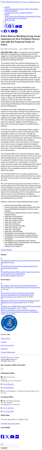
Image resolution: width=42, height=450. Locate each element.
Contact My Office (26, 13)
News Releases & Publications (24, 16)
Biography (8, 9)
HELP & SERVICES (11, 11)
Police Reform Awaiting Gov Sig (12, 276)
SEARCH (4, 448)
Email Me (4, 349)
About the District (19, 9)
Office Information (31, 9)
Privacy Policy (5, 338)
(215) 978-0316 (8, 388)
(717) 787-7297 (8, 411)
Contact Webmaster (8, 352)
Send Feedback (6, 250)
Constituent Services (12, 13)
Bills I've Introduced (20, 18)
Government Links (7, 345)
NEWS (7, 14)
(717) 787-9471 (8, 408)
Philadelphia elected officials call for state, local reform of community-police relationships (20, 273)
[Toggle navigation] (1, 4)
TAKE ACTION (10, 20)
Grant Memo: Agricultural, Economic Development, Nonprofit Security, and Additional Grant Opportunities (20, 286)
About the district (14, 423)
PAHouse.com (10, 24)
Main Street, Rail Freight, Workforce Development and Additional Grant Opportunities (20, 301)
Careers (3, 342)
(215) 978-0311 (8, 384)
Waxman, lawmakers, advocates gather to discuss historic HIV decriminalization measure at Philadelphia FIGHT (20, 312)
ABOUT (7, 7)
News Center (9, 16)
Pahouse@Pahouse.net (9, 359)
